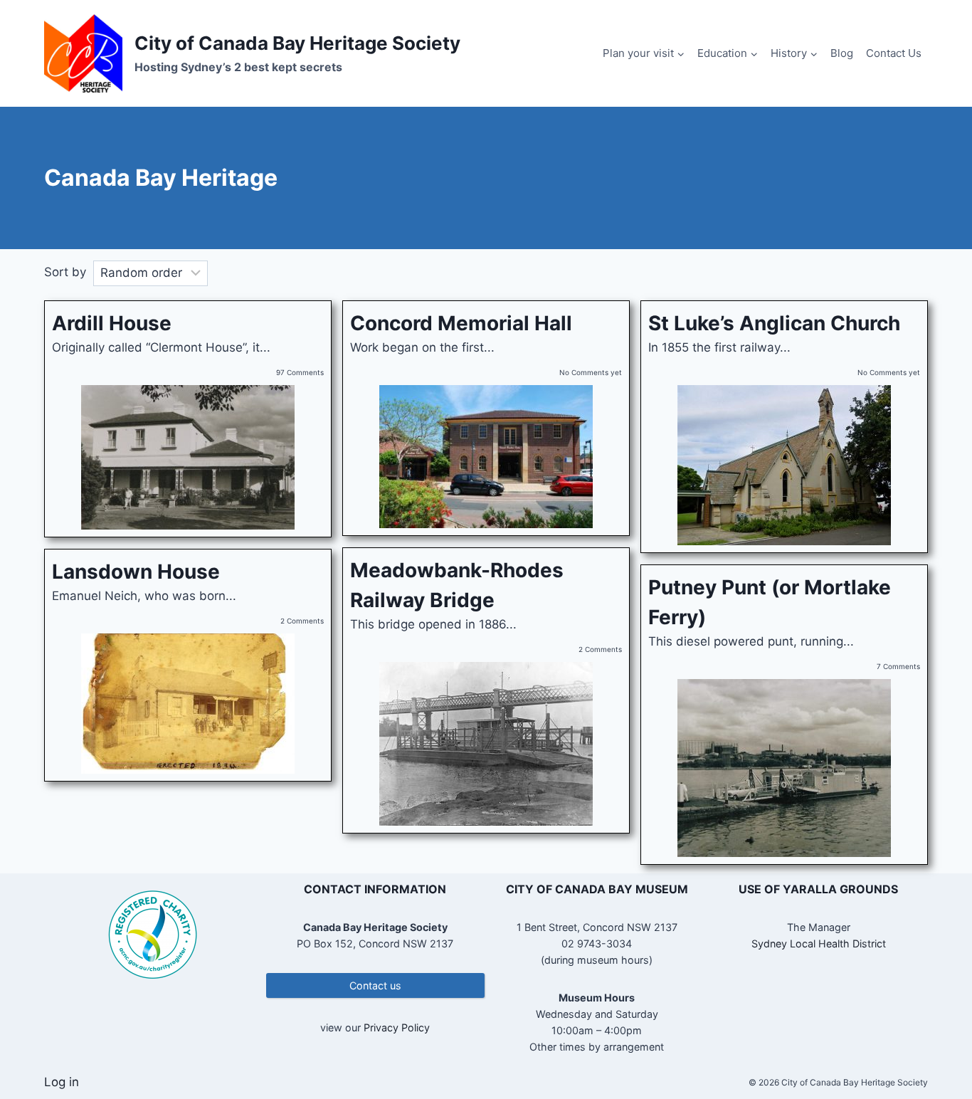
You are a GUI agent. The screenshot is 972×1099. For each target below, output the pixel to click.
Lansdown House (136, 571)
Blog (841, 53)
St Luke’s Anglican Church (774, 323)
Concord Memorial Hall (461, 323)
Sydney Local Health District (818, 943)
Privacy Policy (397, 1027)
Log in (61, 1082)
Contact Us (893, 53)
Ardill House (111, 323)
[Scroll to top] (936, 1041)
